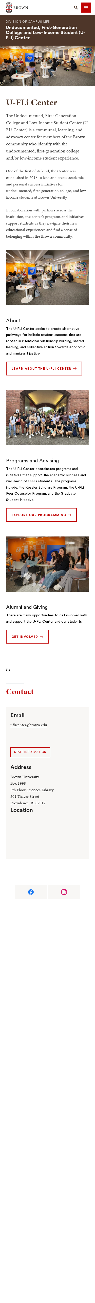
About (13, 320)
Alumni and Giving (27, 607)
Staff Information (30, 752)
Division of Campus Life (28, 21)
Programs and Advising (32, 460)
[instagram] (64, 892)
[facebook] (31, 892)
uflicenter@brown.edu (28, 725)
